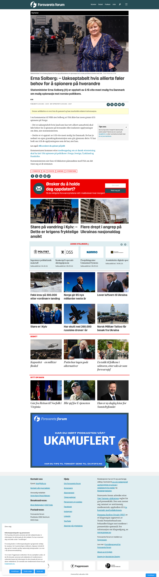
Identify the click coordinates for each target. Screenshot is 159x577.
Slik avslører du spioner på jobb (52, 146)
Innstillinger (151, 575)
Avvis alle (40, 571)
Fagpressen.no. (10, 563)
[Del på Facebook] (108, 104)
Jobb (114, 4)
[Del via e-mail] (119, 104)
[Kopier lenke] (123, 104)
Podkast (107, 4)
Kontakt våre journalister (40, 488)
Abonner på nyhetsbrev (73, 526)
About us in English (104, 552)
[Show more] (126, 127)
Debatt (100, 4)
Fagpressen (102, 540)
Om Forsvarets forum (72, 484)
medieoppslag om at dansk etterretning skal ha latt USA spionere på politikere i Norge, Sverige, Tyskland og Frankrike (62, 153)
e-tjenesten (36, 171)
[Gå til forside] (47, 5)
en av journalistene (105, 136)
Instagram (68, 512)
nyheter (51, 171)
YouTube (67, 521)
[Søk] (120, 4)
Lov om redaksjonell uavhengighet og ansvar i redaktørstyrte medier (112, 485)
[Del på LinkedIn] (116, 104)
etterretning (71, 171)
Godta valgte (28, 571)
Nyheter (93, 4)
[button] (122, 244)
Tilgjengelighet (70, 497)
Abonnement (69, 493)
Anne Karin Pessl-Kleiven (40, 496)
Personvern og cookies (73, 502)
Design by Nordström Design (108, 557)
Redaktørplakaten (104, 491)
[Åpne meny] (126, 4)
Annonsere (68, 488)
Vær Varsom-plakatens (108, 498)
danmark (60, 171)
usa (44, 171)
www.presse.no (104, 532)
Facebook (68, 507)
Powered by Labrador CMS (79, 574)
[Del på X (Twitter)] (112, 104)
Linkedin (67, 516)
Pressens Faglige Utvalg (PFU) (111, 515)
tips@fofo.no (103, 134)
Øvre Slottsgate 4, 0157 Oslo (41, 505)
